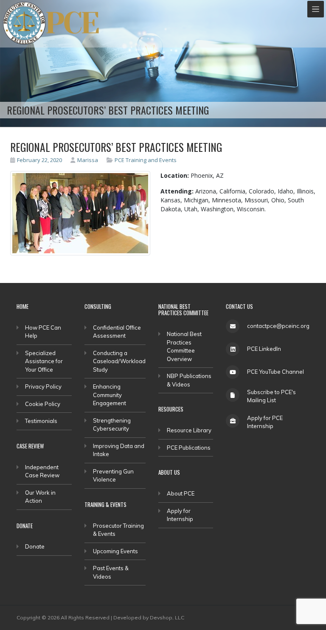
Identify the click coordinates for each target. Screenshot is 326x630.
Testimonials (41, 420)
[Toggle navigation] (315, 9)
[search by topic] (111, 160)
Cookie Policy (42, 403)
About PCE (180, 493)
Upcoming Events (115, 551)
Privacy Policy (43, 386)
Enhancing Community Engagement (109, 394)
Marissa (87, 160)
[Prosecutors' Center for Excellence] (24, 23)
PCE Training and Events (146, 160)
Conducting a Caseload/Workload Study (119, 361)
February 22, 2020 (39, 160)
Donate (35, 546)
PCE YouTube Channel (275, 371)
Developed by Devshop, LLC (148, 617)
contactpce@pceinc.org (278, 325)
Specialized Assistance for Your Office (44, 361)
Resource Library (189, 430)
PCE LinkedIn (264, 348)
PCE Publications (189, 447)
